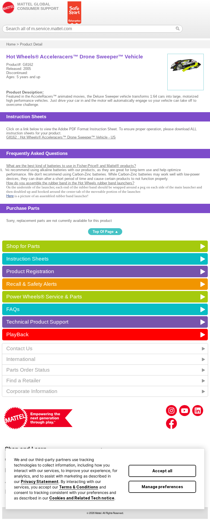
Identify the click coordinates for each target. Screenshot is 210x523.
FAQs (13, 309)
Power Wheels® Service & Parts (44, 296)
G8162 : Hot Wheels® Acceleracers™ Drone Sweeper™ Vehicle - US (61, 137)
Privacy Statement (40, 481)
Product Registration (30, 271)
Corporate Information (31, 391)
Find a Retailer (23, 380)
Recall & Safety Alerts (31, 284)
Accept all (162, 470)
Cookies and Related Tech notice (81, 498)
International (20, 359)
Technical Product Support (37, 322)
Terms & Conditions (78, 487)
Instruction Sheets (27, 259)
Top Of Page (103, 232)
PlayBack (17, 334)
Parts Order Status (28, 370)
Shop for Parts (23, 246)
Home (11, 44)
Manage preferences (162, 486)
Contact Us (19, 348)
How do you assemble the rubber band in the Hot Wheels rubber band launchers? (70, 183)
